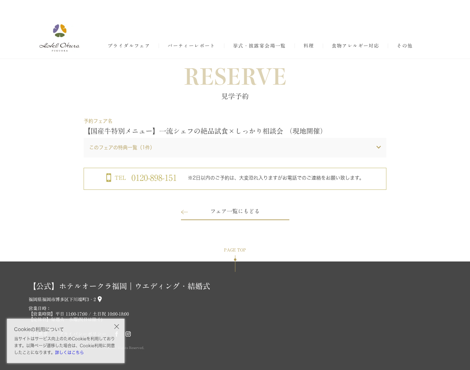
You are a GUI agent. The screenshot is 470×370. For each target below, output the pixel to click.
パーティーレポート (191, 45)
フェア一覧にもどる (235, 211)
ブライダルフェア (129, 45)
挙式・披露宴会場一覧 (259, 45)
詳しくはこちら (69, 352)
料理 (308, 45)
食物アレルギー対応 (356, 45)
